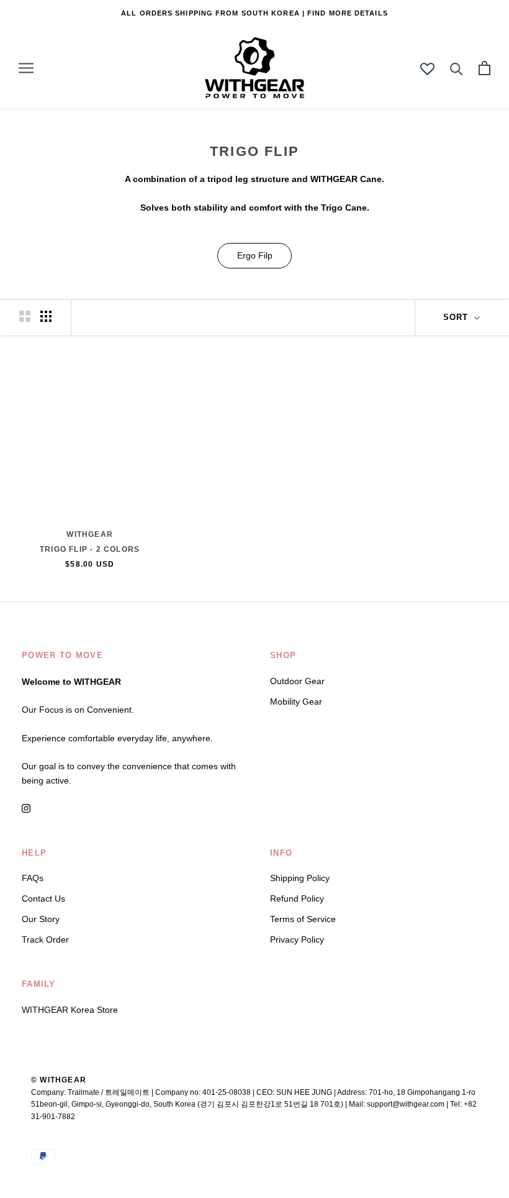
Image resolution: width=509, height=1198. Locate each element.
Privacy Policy (297, 939)
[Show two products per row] (24, 316)
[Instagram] (26, 808)
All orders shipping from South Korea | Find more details (254, 13)
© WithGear (58, 1080)
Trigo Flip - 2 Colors (90, 549)
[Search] (456, 68)
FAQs (32, 878)
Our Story (41, 919)
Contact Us (43, 898)
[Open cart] (484, 68)
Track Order (45, 939)
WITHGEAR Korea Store (70, 1010)
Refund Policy (297, 898)
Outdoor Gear (297, 681)
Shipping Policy (300, 878)
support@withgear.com (405, 1104)
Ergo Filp (255, 255)
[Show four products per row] (46, 316)
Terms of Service (303, 919)
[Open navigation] (26, 68)
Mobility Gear (296, 701)
